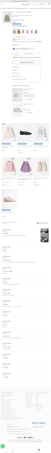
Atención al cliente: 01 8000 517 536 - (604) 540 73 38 (18, 429)
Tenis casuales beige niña (8, 212)
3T (25, 39)
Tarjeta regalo (39, 409)
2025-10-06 (4, 280)
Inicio (13, 11)
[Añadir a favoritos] (16, 124)
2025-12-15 (4, 269)
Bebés (37, 397)
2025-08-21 (4, 291)
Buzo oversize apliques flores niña (9, 179)
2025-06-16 (4, 334)
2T (21, 39)
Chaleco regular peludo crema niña (41, 179)
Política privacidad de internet (7, 416)
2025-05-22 (4, 231)
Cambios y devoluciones (6, 395)
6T (35, 39)
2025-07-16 (4, 302)
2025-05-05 (4, 356)
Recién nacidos (39, 404)
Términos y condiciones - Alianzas (8, 409)
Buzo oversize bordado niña (41, 146)
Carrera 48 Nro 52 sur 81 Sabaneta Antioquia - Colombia (19, 433)
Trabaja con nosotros (30, 404)
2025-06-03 (4, 345)
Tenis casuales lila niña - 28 (29, 104)
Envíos (2, 397)
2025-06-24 (4, 323)
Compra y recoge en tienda (7, 400)
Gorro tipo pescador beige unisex (28, 89)
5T (31, 39)
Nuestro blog (28, 395)
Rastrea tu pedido (5, 402)
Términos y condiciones (6, 406)
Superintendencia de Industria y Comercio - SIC (11, 418)
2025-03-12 (4, 375)
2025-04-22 (4, 365)
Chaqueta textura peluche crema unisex (8, 147)
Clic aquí (39, 41)
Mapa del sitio (28, 406)
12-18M (14, 39)
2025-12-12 (4, 248)
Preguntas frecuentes (6, 404)
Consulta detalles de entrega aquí (19, 25)
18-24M (18, 39)
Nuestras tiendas (29, 397)
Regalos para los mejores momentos (26, 1)
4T (28, 39)
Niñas (37, 400)
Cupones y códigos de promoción (8, 411)
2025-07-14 (4, 313)
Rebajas (37, 395)
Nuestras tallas (39, 406)
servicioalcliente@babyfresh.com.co (14, 431)
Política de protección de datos (7, 413)
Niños (37, 402)
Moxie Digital (38, 441)
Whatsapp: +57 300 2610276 (13, 427)
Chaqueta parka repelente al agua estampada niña (25, 179)
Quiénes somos (29, 400)
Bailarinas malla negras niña (25, 146)
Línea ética (28, 402)
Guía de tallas (23, 37)
